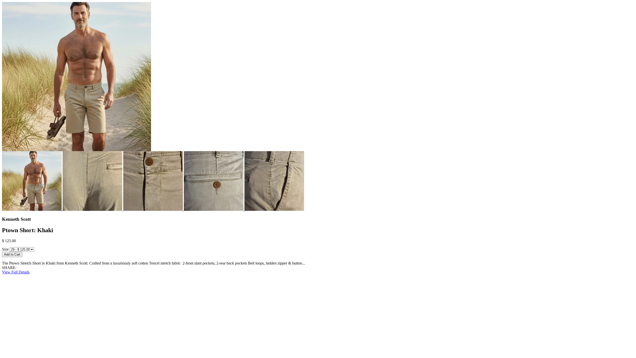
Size (5, 249)
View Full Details (16, 272)
